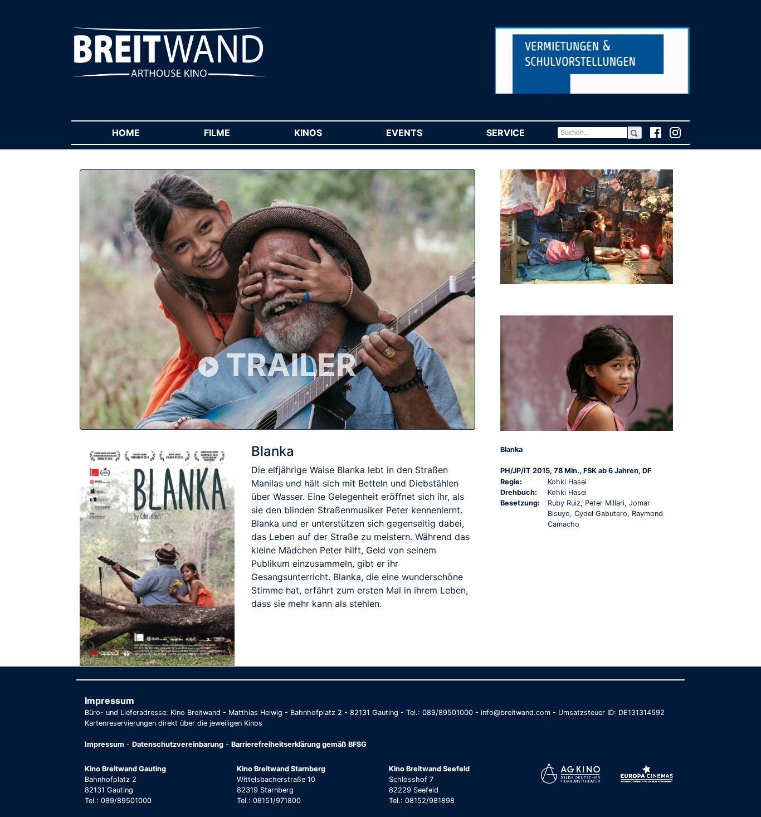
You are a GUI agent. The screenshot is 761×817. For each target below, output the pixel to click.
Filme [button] (233, 132)
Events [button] (420, 132)
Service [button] (521, 132)
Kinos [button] (324, 132)
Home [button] (142, 132)
